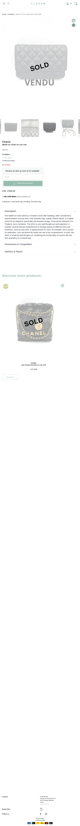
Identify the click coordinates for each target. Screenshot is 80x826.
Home (4, 14)
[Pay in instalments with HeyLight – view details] (29, 196)
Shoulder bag (36, 201)
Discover (10, 377)
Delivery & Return (13, 251)
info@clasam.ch (44, 804)
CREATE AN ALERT (25, 183)
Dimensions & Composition (18, 244)
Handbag (11, 14)
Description (10, 211)
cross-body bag (16, 201)
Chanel (6, 141)
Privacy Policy (40, 818)
